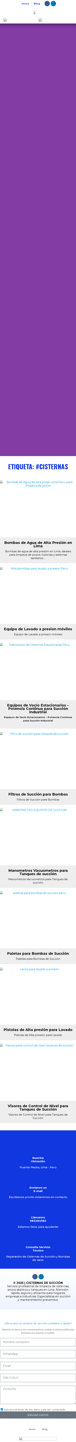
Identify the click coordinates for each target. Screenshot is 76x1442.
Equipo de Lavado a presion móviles (38, 629)
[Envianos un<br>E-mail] (38, 1178)
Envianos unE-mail (38, 1189)
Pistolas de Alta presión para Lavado (38, 1030)
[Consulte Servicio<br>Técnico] (38, 1238)
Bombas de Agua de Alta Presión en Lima (38, 544)
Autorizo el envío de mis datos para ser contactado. (35, 1409)
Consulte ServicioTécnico (38, 1248)
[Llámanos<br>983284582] (38, 1208)
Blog (37, 3)
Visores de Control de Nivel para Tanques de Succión (38, 1107)
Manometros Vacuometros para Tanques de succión (38, 872)
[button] (3, 240)
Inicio (25, 3)
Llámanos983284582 (38, 1219)
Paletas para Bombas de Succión (38, 953)
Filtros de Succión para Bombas (38, 794)
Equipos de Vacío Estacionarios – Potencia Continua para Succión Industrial (38, 708)
